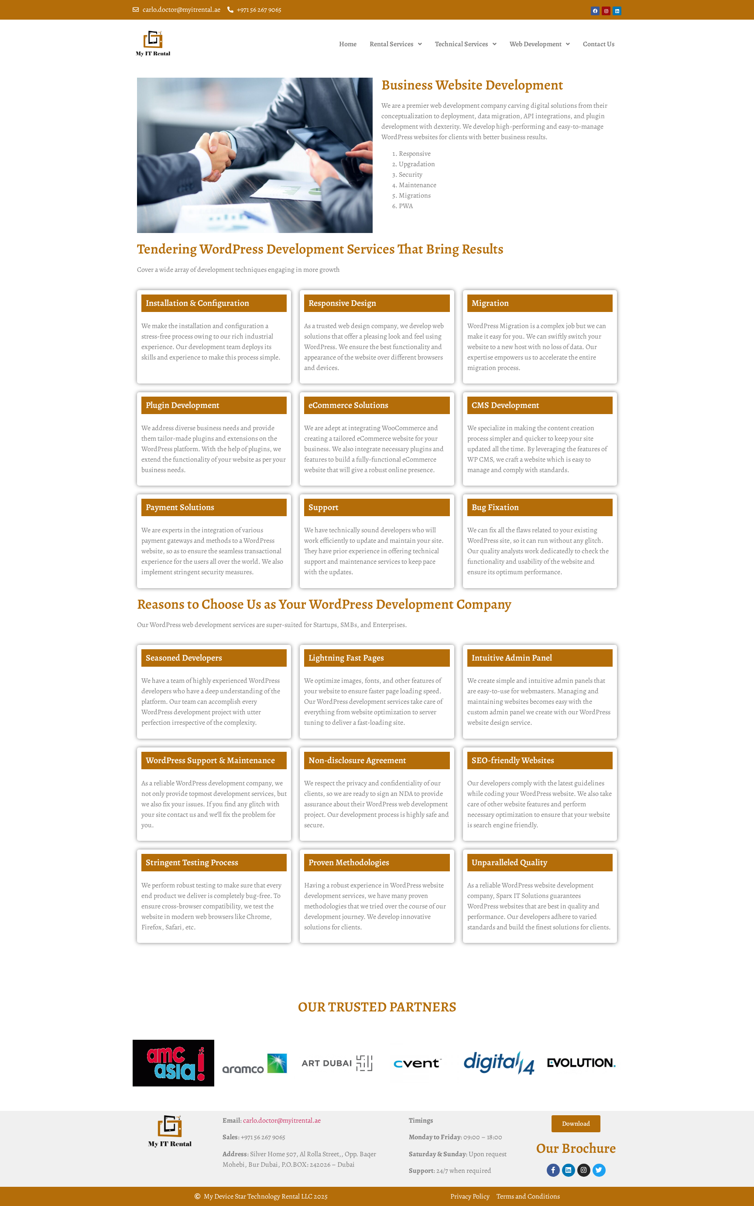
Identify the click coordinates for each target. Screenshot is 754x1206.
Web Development (536, 44)
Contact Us (599, 44)
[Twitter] (599, 1170)
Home (347, 44)
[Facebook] (595, 11)
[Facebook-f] (553, 1170)
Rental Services (392, 44)
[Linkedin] (617, 11)
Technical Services (461, 44)
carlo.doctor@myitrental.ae (282, 1120)
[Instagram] (606, 11)
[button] (395, 44)
